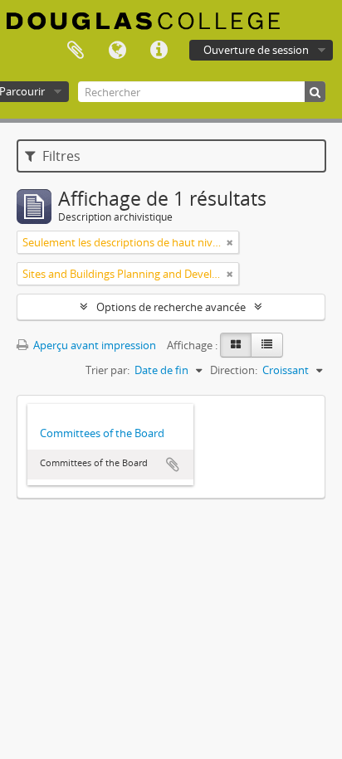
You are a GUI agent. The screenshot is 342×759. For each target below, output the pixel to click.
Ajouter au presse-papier (172, 464)
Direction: (233, 369)
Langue (117, 50)
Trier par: (107, 369)
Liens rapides (158, 50)
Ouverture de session (256, 49)
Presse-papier (75, 50)
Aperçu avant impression (93, 345)
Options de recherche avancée (171, 306)
